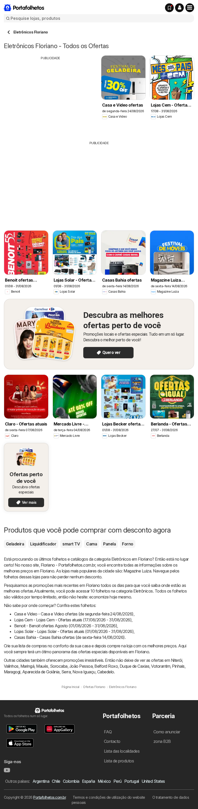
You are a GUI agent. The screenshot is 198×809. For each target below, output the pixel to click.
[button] (179, 7)
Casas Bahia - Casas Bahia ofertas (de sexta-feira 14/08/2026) (69, 637)
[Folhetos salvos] (169, 7)
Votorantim (160, 666)
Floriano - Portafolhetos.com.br (68, 565)
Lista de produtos (119, 760)
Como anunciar (166, 731)
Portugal (131, 781)
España (88, 781)
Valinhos (11, 666)
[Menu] (189, 7)
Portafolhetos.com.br (49, 797)
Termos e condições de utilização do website (109, 797)
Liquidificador (43, 543)
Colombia (71, 781)
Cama (91, 543)
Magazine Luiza (137, 570)
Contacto (112, 741)
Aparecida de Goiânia (41, 671)
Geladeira (15, 543)
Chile (56, 781)
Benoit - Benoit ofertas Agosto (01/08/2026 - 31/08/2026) (65, 625)
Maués (42, 666)
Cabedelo (105, 671)
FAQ (108, 731)
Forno (127, 543)
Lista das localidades (121, 751)
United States (153, 781)
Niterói (176, 660)
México (104, 781)
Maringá (27, 666)
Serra (66, 671)
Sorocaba (59, 666)
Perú (117, 781)
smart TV (71, 543)
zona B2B (162, 741)
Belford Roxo (106, 666)
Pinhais (178, 666)
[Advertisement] (50, 96)
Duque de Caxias (134, 666)
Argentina (40, 781)
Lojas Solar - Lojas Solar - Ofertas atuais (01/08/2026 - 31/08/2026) (74, 631)
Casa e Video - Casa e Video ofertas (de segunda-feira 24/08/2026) (74, 613)
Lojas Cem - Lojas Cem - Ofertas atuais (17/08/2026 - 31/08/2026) (72, 619)
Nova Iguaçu (83, 671)
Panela (109, 543)
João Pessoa (81, 666)
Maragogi (12, 671)
